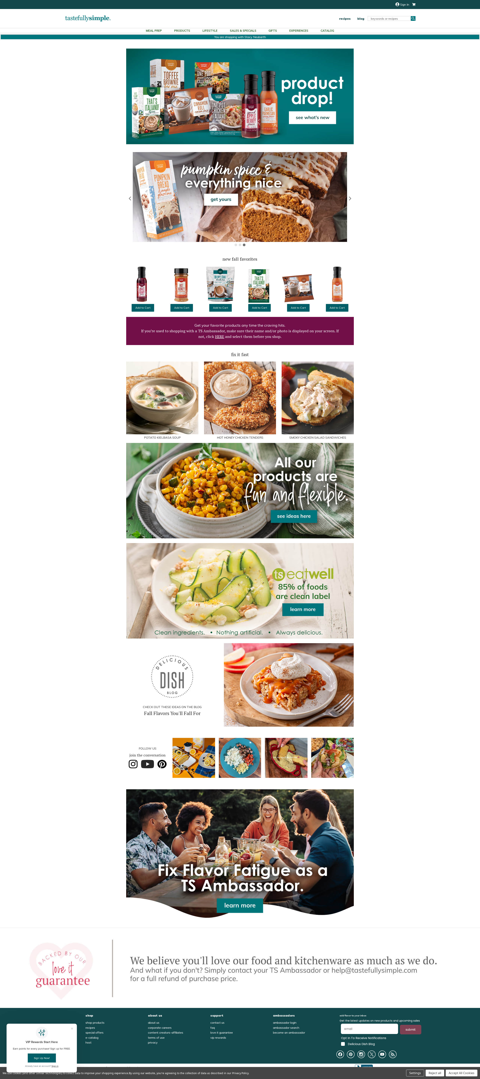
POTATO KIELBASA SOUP (162, 437)
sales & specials (243, 30)
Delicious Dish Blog (361, 1044)
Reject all (435, 1073)
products (182, 30)
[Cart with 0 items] (412, 4)
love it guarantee (221, 1032)
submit (411, 1029)
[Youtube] (382, 1054)
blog (360, 18)
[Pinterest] (351, 1054)
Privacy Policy (240, 1073)
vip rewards (218, 1037)
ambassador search (286, 1027)
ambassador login (284, 1022)
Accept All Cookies (461, 1073)
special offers (95, 1032)
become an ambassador (289, 1032)
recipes (345, 18)
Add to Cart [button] (142, 307)
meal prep (154, 30)
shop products (95, 1022)
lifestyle (210, 30)
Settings (415, 1073)
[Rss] (393, 1054)
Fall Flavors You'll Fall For (172, 713)
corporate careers (160, 1027)
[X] (372, 1054)
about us (153, 1022)
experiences (298, 30)
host (89, 1042)
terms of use (156, 1037)
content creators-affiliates (165, 1032)
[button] (130, 198)
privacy (153, 1042)
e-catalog (92, 1037)
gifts (272, 30)
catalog (327, 30)
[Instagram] (361, 1054)
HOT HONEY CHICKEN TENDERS (240, 437)
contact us (217, 1022)
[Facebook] (340, 1054)
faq (212, 1027)
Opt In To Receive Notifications (363, 1038)
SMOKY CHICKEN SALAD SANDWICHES (317, 437)
